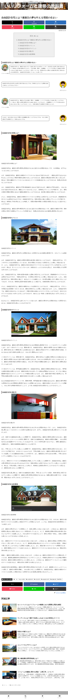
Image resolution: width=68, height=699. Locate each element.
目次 (31, 36)
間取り (60, 579)
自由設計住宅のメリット (27, 45)
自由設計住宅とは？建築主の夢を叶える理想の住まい (35, 40)
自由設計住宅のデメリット (27, 48)
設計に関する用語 (7, 579)
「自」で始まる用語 (20, 579)
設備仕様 (54, 579)
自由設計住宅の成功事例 (27, 54)
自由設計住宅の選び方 (26, 51)
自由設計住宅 (46, 579)
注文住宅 (38, 579)
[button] (55, 27)
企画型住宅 (30, 579)
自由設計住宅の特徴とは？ (27, 42)
